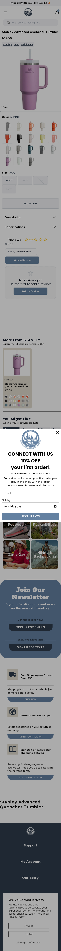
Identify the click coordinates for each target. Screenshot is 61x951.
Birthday (6, 500)
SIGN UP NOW (30, 516)
